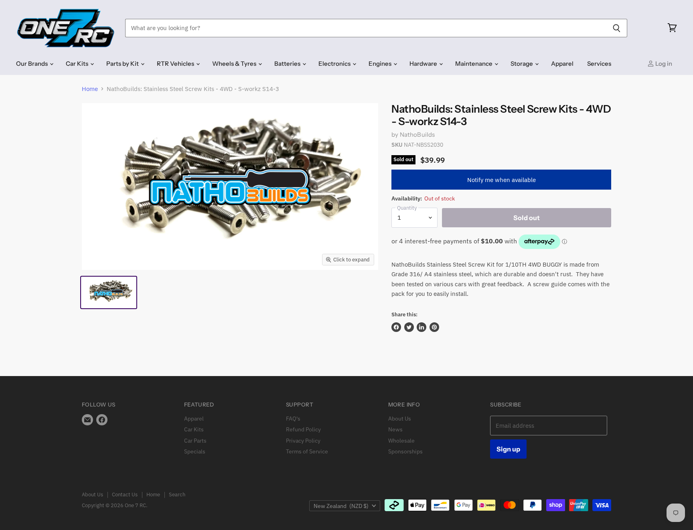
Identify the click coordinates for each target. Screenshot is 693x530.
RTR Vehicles (176, 63)
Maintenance (474, 63)
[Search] (616, 28)
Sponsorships (405, 451)
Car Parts (195, 440)
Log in (663, 63)
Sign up (508, 449)
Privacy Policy (303, 440)
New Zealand (341, 506)
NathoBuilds (417, 134)
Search (177, 494)
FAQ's (293, 418)
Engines (381, 63)
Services (599, 63)
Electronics (335, 63)
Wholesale (401, 440)
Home (90, 88)
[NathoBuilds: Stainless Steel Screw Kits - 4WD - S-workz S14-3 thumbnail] (108, 292)
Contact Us (125, 494)
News (395, 429)
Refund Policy (303, 429)
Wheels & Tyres (234, 63)
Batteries (288, 63)
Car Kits (77, 63)
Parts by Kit (123, 63)
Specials (194, 451)
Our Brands (32, 63)
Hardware (423, 63)
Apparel (562, 63)
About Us (399, 418)
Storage (522, 63)
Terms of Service (307, 451)
